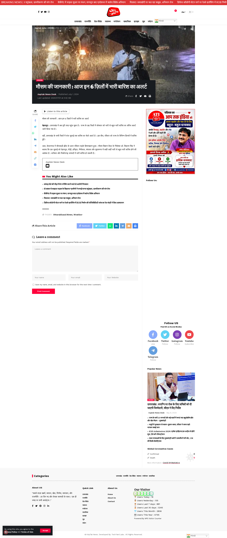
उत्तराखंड (40, 80)
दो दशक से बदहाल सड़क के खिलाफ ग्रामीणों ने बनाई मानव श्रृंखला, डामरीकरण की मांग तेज (77, 189)
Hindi (161, 21)
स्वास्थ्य (139, 476)
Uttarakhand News (63, 215)
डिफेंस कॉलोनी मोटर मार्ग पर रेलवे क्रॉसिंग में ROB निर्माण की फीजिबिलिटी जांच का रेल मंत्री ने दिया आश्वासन (84, 202)
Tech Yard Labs (118, 535)
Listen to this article (57, 111)
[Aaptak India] (113, 12)
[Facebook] (38, 12)
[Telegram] (153, 353)
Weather (77, 215)
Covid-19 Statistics (171, 463)
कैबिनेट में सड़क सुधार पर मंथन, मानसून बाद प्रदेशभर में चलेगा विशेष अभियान (59, 2)
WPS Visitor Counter (153, 518)
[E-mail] (47, 166)
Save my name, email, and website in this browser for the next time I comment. (68, 285)
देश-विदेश (132, 476)
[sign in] (34, 12)
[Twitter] (41, 12)
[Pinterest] (40, 506)
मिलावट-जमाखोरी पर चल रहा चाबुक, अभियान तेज (119, 2)
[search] (178, 12)
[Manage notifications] (6, 532)
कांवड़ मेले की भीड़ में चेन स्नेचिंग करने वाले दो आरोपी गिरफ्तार (66, 184)
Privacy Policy (11, 532)
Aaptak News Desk (47, 94)
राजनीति (125, 476)
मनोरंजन (145, 476)
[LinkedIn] (48, 506)
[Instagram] (48, 12)
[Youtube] (189, 337)
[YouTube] (45, 12)
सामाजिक (152, 476)
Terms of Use (27, 532)
